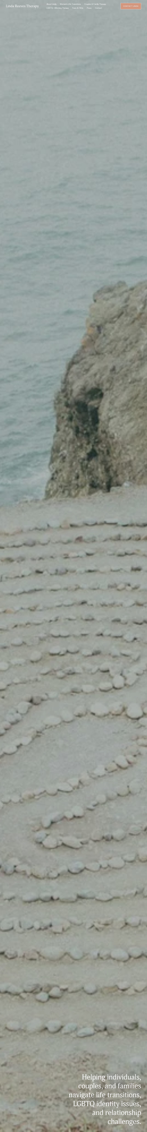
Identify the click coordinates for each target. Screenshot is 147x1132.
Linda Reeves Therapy (22, 6)
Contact (98, 8)
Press (89, 8)
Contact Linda (131, 6)
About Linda (51, 4)
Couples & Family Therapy (95, 4)
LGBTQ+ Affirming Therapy (58, 8)
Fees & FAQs (77, 8)
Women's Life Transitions (70, 4)
